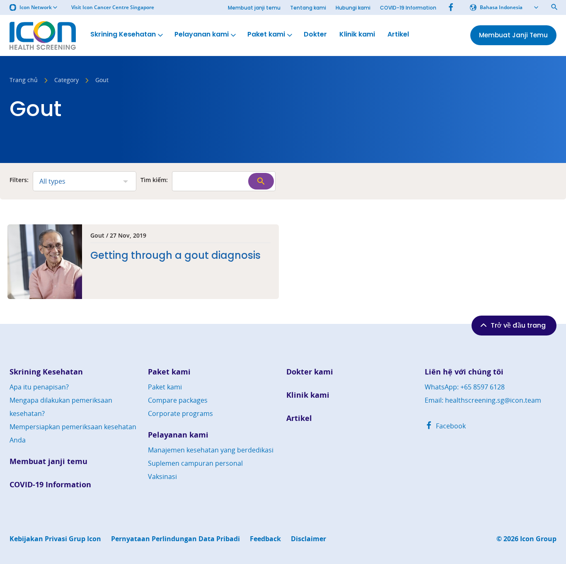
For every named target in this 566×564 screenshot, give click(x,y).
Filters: (19, 180)
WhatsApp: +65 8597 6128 (465, 386)
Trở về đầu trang (518, 325)
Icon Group (538, 539)
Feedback (265, 539)
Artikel (398, 34)
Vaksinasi (162, 476)
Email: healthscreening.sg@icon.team (483, 400)
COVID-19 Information (408, 7)
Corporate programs (180, 413)
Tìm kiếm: (154, 180)
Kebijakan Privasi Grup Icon (55, 539)
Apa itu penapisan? (39, 386)
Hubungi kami (353, 7)
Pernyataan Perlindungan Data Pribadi (175, 539)
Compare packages (178, 400)
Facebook (450, 425)
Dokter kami (309, 371)
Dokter (315, 34)
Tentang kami (308, 7)
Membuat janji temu (254, 7)
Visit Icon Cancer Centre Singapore (112, 7)
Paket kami (266, 34)
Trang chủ (24, 80)
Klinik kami (357, 34)
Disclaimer (308, 539)
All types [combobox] (52, 181)
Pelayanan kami (201, 34)
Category (66, 80)
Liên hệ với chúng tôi (464, 371)
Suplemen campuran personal (195, 463)
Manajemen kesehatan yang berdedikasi (210, 450)
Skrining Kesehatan (123, 34)
